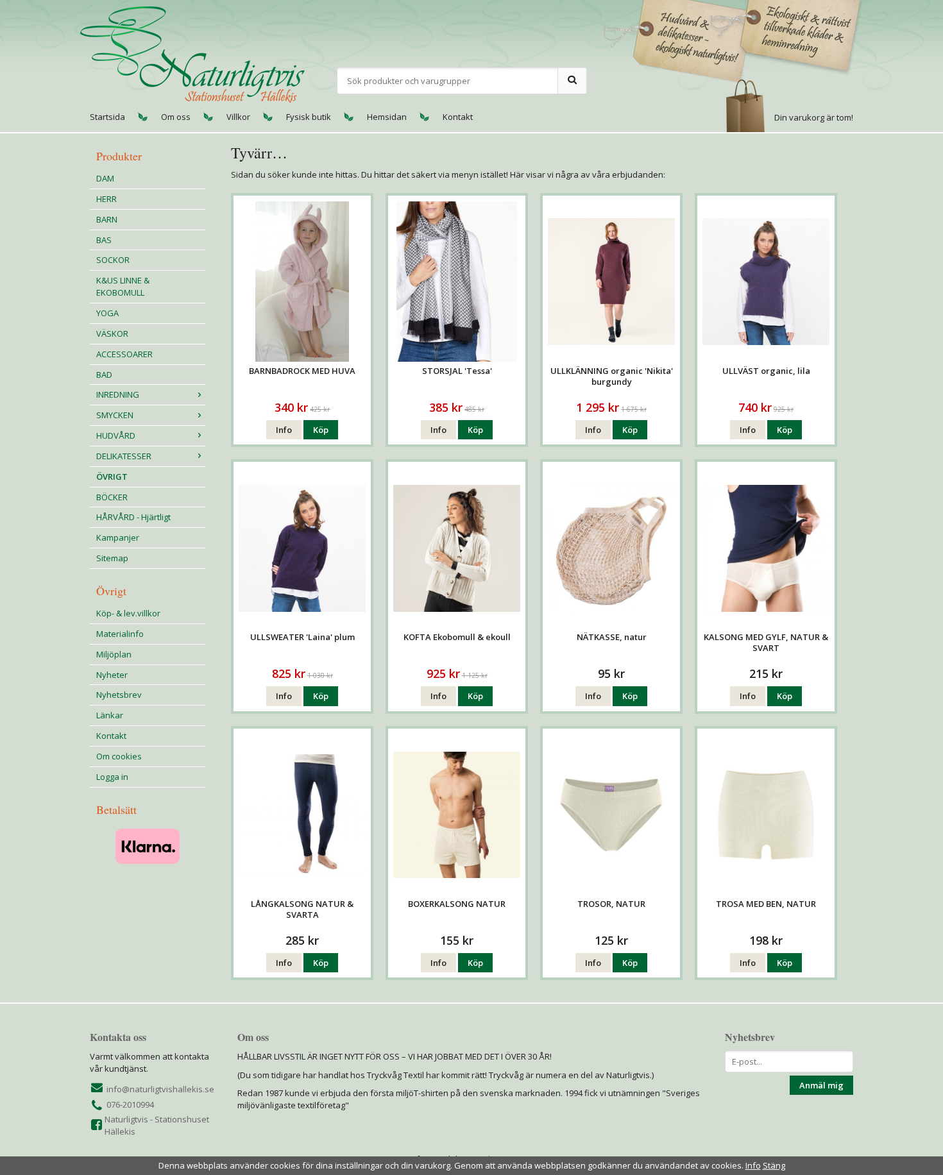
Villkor (238, 117)
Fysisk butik (308, 117)
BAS (104, 240)
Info (284, 429)
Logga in (112, 776)
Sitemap (112, 558)
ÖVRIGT (112, 476)
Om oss (176, 117)
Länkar (109, 715)
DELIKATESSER (123, 456)
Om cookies (119, 756)
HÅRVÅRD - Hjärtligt (133, 517)
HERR (106, 199)
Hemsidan (387, 117)
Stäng (774, 1165)
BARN (106, 219)
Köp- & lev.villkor (128, 613)
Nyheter (112, 674)
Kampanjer (117, 537)
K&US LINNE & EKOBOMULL (122, 286)
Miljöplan (114, 654)
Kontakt (458, 117)
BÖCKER (112, 497)
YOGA (107, 313)
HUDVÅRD (115, 435)
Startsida (107, 117)
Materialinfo (120, 633)
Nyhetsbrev (119, 694)
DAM (105, 178)
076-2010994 (130, 1104)
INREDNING (117, 394)
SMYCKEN (114, 415)
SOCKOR (113, 260)
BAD (104, 374)
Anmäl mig (821, 1085)
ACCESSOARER (124, 354)
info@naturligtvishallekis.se (160, 1089)
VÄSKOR (112, 333)
